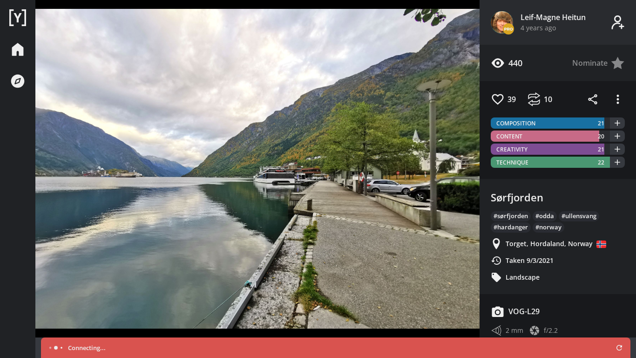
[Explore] (18, 81)
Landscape (523, 277)
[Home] (18, 18)
